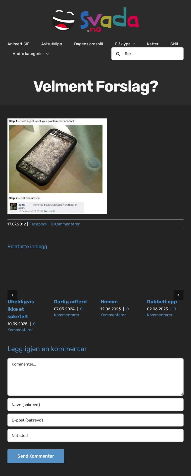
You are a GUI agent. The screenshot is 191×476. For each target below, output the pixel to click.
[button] (12, 295)
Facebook (38, 224)
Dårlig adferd (70, 302)
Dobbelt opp (162, 302)
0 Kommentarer (65, 224)
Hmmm (109, 302)
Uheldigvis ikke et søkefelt (20, 309)
